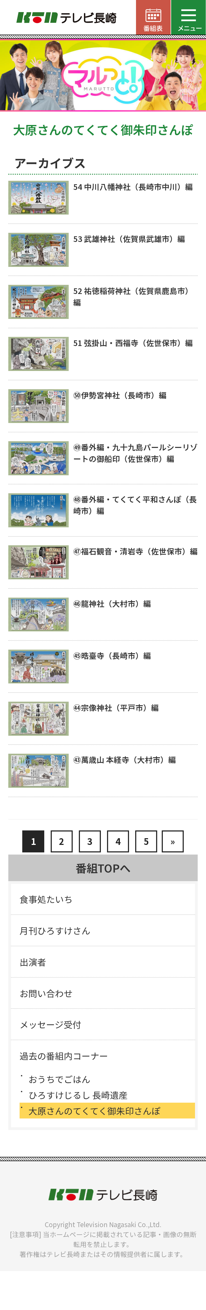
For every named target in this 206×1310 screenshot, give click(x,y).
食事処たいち (46, 899)
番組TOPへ (103, 868)
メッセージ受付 (50, 1024)
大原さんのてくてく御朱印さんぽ (94, 1110)
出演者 (33, 961)
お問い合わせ (46, 993)
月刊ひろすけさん (55, 930)
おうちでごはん (59, 1079)
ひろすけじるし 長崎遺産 (78, 1094)
